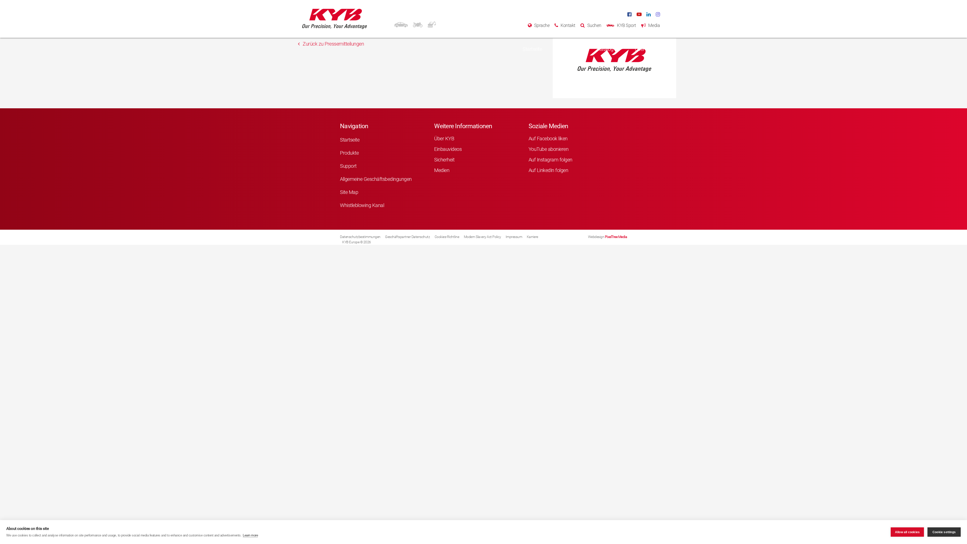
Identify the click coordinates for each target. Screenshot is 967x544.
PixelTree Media (616, 237)
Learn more (250, 535)
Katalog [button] (605, 49)
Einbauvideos (448, 149)
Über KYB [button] (645, 49)
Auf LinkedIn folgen (548, 170)
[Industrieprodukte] (431, 24)
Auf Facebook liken (548, 138)
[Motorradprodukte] (417, 24)
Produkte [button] (566, 49)
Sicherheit (444, 160)
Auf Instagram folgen (550, 160)
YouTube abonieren (549, 149)
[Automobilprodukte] (401, 24)
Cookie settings (944, 532)
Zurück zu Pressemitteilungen (333, 44)
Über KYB (444, 138)
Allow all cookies (907, 532)
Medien (441, 170)
